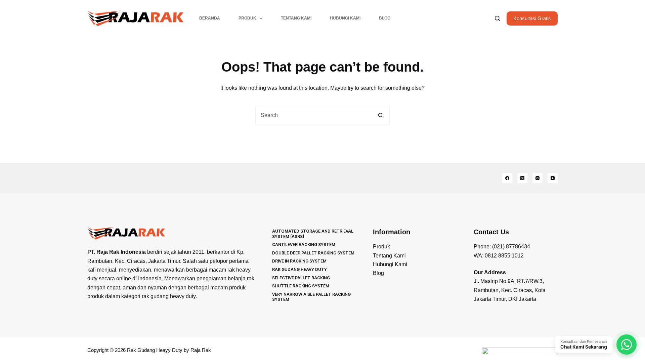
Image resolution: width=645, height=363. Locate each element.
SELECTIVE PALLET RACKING (301, 277)
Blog (384, 18)
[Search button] (380, 115)
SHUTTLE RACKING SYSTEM (300, 285)
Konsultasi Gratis (532, 18)
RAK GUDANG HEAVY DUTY (299, 269)
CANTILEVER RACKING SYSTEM (303, 244)
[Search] (497, 18)
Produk (247, 18)
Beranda (209, 18)
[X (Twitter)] (522, 178)
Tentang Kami (296, 18)
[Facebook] (507, 178)
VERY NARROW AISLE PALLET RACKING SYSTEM (311, 297)
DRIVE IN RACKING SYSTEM (299, 261)
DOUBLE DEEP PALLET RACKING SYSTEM (313, 252)
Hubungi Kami (345, 18)
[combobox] (314, 115)
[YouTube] (553, 178)
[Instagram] (537, 178)
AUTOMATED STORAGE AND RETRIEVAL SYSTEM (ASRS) (312, 234)
